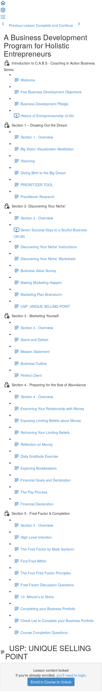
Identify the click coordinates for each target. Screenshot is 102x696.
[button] (3, 4)
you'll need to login (71, 675)
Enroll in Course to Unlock (51, 681)
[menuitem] (3, 11)
